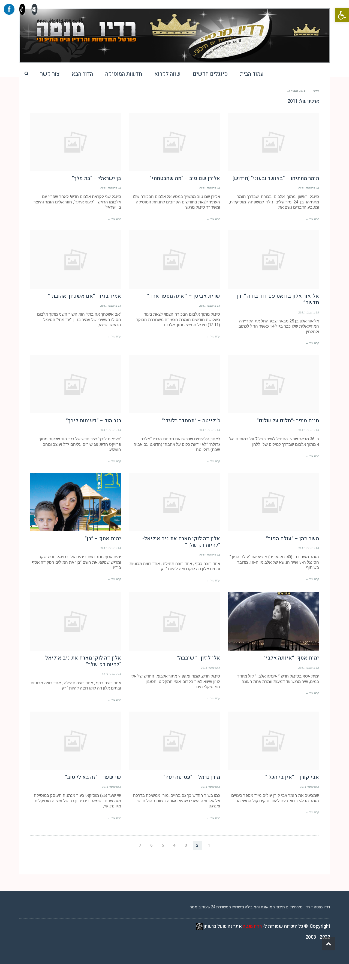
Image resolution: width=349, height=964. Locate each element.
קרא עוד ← (312, 218)
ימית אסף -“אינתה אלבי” (291, 658)
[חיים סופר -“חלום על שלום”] (273, 384)
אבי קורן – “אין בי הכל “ (292, 777)
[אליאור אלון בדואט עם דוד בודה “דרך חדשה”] (273, 259)
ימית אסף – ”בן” (103, 538)
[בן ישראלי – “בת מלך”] (75, 142)
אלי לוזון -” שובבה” (198, 658)
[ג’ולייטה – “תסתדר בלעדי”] (174, 384)
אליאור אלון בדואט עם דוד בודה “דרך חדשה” (277, 299)
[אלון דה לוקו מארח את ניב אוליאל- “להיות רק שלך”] (174, 502)
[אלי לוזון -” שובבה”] (174, 621)
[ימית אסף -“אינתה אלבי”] (273, 621)
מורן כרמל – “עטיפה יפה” (192, 777)
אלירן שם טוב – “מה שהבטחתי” (185, 178)
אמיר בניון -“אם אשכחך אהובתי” (84, 296)
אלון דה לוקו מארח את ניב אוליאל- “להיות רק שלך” (181, 542)
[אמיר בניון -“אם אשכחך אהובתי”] (75, 259)
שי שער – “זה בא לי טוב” (93, 777)
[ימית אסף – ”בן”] (75, 502)
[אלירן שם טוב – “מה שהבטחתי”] (174, 142)
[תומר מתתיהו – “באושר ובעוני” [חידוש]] (273, 142)
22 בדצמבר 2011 (308, 667)
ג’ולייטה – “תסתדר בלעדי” (191, 421)
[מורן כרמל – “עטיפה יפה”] (174, 741)
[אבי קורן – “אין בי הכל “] (273, 741)
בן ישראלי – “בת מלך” (96, 178)
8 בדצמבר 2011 (210, 667)
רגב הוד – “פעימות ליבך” (93, 421)
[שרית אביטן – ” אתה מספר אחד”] (174, 259)
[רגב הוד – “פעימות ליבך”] (75, 384)
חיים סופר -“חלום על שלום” (288, 421)
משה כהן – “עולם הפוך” (292, 538)
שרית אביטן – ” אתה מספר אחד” (183, 296)
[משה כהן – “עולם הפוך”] (273, 502)
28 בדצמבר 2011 (308, 188)
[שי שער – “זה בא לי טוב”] (75, 741)
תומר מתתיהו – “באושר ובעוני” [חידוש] (276, 178)
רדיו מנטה (252, 926)
